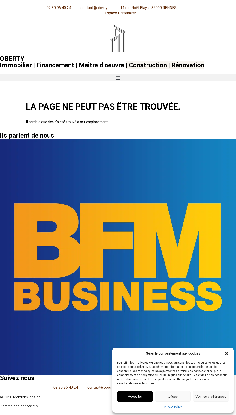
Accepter (135, 396)
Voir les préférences (211, 396)
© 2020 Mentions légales (20, 397)
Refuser (173, 396)
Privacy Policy (173, 406)
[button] (226, 353)
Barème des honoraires (19, 406)
